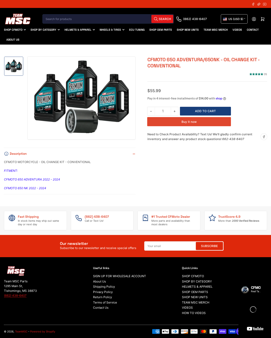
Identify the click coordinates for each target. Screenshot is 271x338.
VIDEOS (237, 30)
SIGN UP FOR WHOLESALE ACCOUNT (119, 276)
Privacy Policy (103, 292)
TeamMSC (21, 331)
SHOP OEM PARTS (160, 30)
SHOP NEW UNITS (188, 30)
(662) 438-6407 (195, 19)
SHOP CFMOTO (13, 30)
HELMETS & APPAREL (77, 30)
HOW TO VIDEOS (194, 313)
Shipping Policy (104, 286)
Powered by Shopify (42, 331)
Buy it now (189, 122)
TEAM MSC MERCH (216, 30)
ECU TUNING (137, 30)
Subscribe (209, 246)
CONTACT (253, 30)
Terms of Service (105, 302)
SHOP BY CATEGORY (43, 30)
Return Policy (102, 297)
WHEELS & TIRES (110, 30)
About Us (99, 281)
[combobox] (108, 19)
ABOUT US (12, 39)
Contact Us (101, 307)
